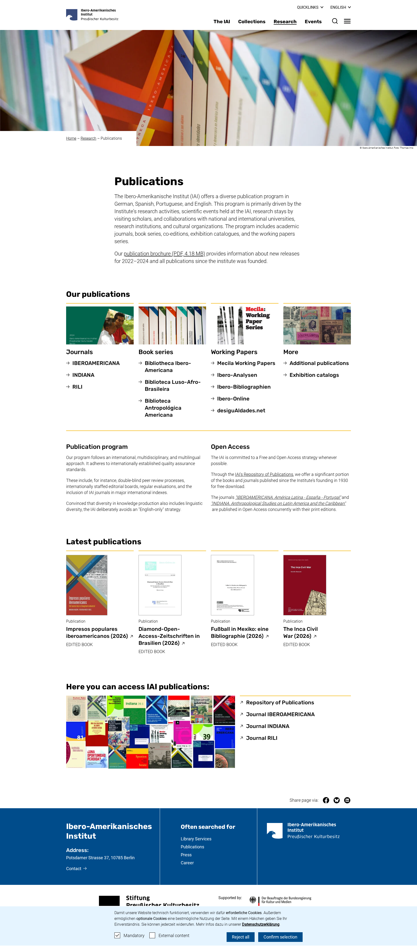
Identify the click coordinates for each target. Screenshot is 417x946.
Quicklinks (308, 7)
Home (71, 138)
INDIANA (83, 375)
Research (285, 21)
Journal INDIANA (267, 726)
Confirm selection (280, 936)
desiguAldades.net (241, 410)
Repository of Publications (280, 702)
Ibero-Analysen (237, 375)
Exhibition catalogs (314, 375)
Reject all (240, 936)
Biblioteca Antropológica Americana (163, 408)
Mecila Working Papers (246, 363)
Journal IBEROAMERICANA (280, 714)
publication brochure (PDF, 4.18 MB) (164, 254)
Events (313, 21)
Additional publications (319, 363)
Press (186, 854)
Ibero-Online (233, 398)
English (340, 7)
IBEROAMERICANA (96, 363)
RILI (77, 387)
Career (187, 862)
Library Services (196, 838)
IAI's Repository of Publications (264, 474)
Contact (73, 868)
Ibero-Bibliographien (244, 387)
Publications (111, 138)
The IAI (222, 21)
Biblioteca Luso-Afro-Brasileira (173, 385)
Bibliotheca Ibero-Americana (168, 366)
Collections (251, 21)
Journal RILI (262, 738)
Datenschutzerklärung (260, 924)
